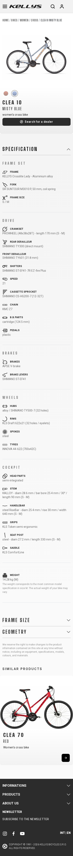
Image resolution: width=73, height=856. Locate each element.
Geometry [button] (14, 632)
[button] (4, 719)
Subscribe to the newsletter (25, 819)
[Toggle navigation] (4, 6)
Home (5, 20)
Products (11, 794)
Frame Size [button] (16, 620)
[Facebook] (13, 833)
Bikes (14, 20)
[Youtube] (22, 833)
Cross (34, 20)
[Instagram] (4, 833)
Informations (14, 785)
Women (24, 20)
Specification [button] (20, 149)
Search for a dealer (39, 121)
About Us (10, 803)
